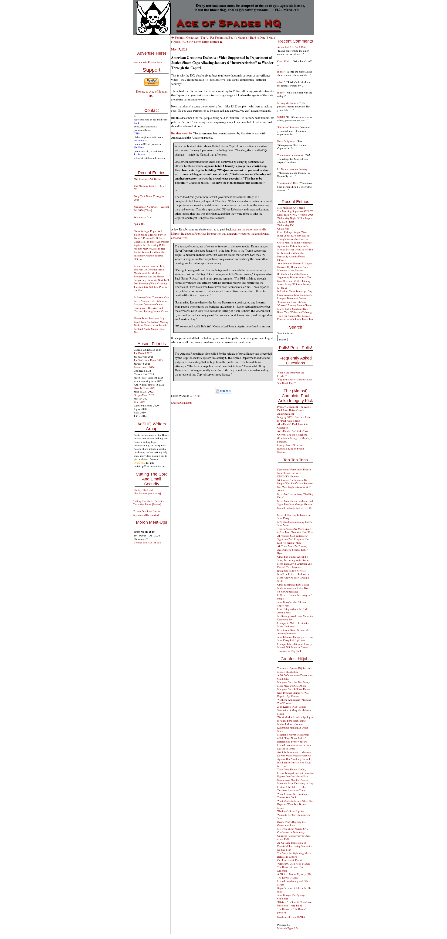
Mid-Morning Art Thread (147, 178)
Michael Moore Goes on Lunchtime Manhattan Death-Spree (293, 727)
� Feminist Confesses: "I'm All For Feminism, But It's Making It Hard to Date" (219, 37)
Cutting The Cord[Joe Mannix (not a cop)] (147, 491)
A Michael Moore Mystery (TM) (294, 874)
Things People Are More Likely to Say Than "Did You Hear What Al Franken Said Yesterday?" (295, 532)
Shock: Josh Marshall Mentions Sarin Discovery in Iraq (295, 781)
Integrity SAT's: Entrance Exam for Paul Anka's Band (294, 418)
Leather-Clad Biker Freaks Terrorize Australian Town (291, 788)
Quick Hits (139, 224)
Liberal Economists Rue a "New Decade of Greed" (294, 746)
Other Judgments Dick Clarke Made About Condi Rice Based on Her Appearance (293, 588)
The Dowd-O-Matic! (288, 877)
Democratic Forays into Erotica (294, 469)
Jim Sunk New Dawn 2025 (148, 360)
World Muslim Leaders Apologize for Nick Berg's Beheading (295, 718)
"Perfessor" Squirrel (287, 127)
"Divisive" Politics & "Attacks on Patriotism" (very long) (294, 903)
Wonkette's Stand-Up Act (290, 811)
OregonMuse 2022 (144, 395)
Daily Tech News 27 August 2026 (295, 214)
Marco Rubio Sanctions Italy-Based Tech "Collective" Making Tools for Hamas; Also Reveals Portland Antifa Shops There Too (151, 325)
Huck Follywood (286, 141)
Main (272, 37)
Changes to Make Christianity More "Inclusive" (293, 624)
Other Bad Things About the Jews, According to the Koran (293, 558)
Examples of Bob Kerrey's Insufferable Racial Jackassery (293, 572)
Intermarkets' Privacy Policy (148, 61)
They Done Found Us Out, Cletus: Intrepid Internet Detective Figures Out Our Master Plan (295, 773)
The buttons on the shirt (290, 155)
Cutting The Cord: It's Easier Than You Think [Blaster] (148, 502)
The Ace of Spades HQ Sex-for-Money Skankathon (294, 669)
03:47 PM (195, 395)
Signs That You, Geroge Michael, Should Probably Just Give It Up (295, 506)
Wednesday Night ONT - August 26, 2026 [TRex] (151, 208)
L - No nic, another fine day (292, 169)
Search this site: (285, 333)
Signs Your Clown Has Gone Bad (295, 501)
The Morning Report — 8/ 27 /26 (295, 211)
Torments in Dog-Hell (289, 651)
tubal (280, 82)
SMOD (281, 117)
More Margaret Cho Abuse (291, 685)
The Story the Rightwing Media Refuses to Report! (294, 854)
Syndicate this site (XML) (291, 917)
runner (280, 71)
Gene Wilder (284, 61)
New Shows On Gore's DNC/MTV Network (289, 474)
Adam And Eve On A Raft (291, 47)
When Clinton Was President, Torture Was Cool (292, 795)
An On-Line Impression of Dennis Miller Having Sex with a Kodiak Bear (294, 846)
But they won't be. (182, 133)
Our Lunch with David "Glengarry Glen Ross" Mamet (293, 861)
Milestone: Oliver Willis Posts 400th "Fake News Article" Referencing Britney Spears (293, 738)
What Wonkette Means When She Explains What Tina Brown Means (295, 804)
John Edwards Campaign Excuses (295, 637)
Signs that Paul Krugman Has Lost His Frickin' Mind (293, 540)
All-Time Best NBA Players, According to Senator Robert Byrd (292, 549)
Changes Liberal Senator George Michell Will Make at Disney (294, 645)
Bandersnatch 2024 (144, 367)
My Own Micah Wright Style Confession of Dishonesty (292, 830)
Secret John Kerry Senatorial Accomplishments (292, 631)
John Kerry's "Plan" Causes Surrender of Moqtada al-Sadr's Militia (294, 710)
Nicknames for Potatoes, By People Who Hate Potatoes (295, 481)
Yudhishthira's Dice (287, 183)
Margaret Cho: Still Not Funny (293, 689)
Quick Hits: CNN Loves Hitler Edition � (198, 42)
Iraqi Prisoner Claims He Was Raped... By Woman (292, 694)
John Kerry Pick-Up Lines (291, 640)
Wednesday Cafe (143, 217)
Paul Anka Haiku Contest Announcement (290, 411)
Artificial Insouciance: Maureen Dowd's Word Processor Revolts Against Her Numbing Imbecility (295, 755)
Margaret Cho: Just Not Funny (293, 682)
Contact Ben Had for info (147, 542)
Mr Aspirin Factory (287, 103)
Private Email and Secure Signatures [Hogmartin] (146, 512)
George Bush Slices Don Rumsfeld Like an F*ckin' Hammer (291, 448)
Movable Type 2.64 (287, 928)
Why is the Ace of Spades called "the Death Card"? (294, 381)
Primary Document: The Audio (294, 406)
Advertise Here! (151, 53)
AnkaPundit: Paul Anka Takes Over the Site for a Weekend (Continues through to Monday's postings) (294, 436)
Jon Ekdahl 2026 (143, 353)
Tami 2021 (140, 402)
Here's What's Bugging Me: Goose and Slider (291, 823)
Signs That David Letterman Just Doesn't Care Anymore (294, 565)
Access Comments (182, 402)
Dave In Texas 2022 (145, 388)
